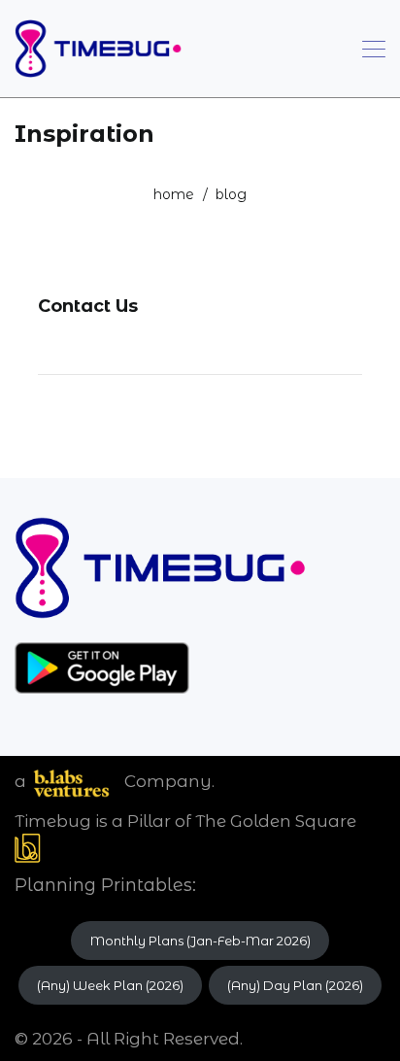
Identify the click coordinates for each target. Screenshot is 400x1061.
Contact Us (88, 306)
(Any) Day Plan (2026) (295, 985)
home (173, 194)
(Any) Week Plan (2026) (110, 985)
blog (231, 194)
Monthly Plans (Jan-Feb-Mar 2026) (200, 940)
